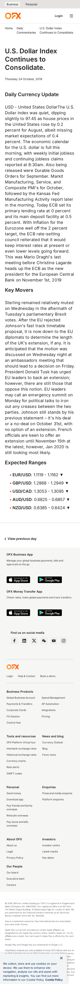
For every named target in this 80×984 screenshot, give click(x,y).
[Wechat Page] (44, 640)
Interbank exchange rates (21, 748)
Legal (10, 851)
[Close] (61, 958)
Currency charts (16, 760)
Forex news (49, 754)
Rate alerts (13, 767)
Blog (44, 748)
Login (59, 16)
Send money (14, 793)
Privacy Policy (15, 857)
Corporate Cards (16, 710)
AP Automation (50, 703)
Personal (31, 4)
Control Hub (14, 722)
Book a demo (47, 676)
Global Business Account (21, 697)
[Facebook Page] (14, 640)
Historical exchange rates (21, 754)
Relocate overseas (17, 815)
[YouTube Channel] (53, 640)
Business (12, 4)
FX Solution (13, 716)
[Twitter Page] (34, 640)
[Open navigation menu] (71, 16)
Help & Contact (26, 676)
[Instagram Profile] (63, 640)
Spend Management (53, 697)
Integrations (48, 710)
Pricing (46, 716)
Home (9, 28)
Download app (15, 799)
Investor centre (51, 845)
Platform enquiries (53, 799)
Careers (11, 884)
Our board (12, 872)
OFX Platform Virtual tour (21, 742)
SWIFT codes (14, 773)
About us (12, 845)
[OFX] (13, 16)
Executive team (16, 878)
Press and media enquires (57, 793)
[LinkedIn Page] (24, 640)
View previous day (22, 539)
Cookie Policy (54, 979)
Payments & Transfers (19, 703)
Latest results (50, 851)
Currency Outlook (52, 742)
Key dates (48, 857)
